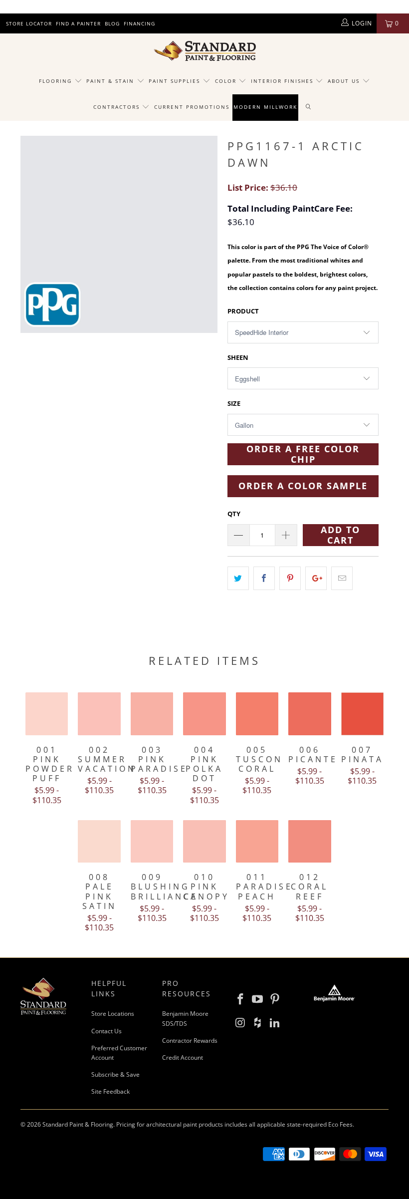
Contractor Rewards (189, 1040)
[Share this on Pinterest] (290, 578)
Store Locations (112, 1013)
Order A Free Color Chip (303, 454)
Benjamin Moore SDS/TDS (185, 1018)
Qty (233, 513)
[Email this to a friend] (342, 578)
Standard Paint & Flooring (77, 1124)
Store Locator (29, 23)
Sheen (237, 357)
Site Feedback (110, 1091)
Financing (139, 23)
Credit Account (182, 1057)
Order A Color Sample (303, 486)
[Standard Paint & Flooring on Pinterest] (275, 999)
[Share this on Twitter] (238, 578)
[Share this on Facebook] (264, 578)
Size (233, 403)
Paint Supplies (174, 80)
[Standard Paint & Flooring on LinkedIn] (275, 1023)
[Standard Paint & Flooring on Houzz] (257, 1023)
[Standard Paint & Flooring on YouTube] (257, 999)
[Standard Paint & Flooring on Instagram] (240, 1023)
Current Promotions (191, 106)
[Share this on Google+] (316, 578)
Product (243, 310)
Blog (112, 23)
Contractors (117, 106)
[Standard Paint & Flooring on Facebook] (240, 999)
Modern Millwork (265, 106)
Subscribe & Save (115, 1074)
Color (225, 80)
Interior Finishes (282, 80)
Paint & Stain (110, 80)
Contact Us (106, 1031)
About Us (345, 80)
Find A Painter (78, 23)
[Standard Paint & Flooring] (204, 50)
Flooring (55, 80)
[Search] (308, 107)
